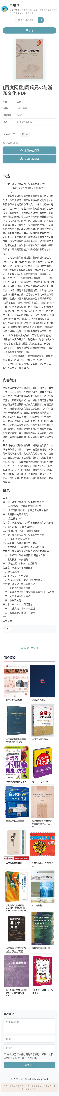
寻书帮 (14, 5)
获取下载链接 (30, 648)
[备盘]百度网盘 (31, 159)
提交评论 (29, 1065)
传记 (8, 629)
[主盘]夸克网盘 (31, 150)
